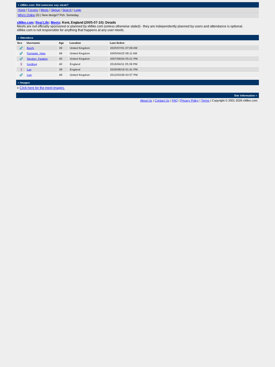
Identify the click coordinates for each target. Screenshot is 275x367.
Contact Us (162, 100)
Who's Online (26, 15)
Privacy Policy (189, 100)
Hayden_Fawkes (37, 58)
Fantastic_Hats (36, 53)
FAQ (175, 100)
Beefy (30, 47)
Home (22, 10)
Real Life (42, 22)
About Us (146, 100)
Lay (29, 69)
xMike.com (25, 22)
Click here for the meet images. (42, 88)
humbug (32, 64)
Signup (55, 10)
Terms (205, 100)
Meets (45, 10)
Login (77, 10)
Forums (33, 10)
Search (67, 10)
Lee (29, 74)
